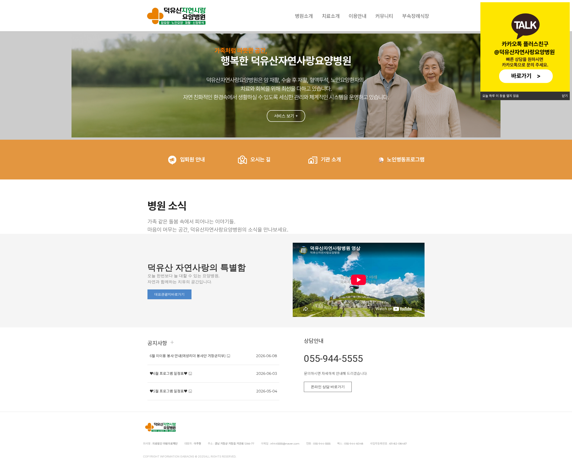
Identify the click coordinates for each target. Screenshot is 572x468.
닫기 (565, 96)
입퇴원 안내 (192, 159)
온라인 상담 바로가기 (328, 387)
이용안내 (357, 15)
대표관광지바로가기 (169, 294)
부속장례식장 (415, 15)
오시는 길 (260, 159)
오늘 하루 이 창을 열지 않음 (500, 96)
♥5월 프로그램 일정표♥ (168, 391)
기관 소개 (331, 159)
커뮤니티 (384, 15)
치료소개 (331, 15)
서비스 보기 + (286, 116)
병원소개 (304, 15)
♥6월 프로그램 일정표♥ (168, 373)
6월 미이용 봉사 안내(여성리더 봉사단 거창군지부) (188, 356)
